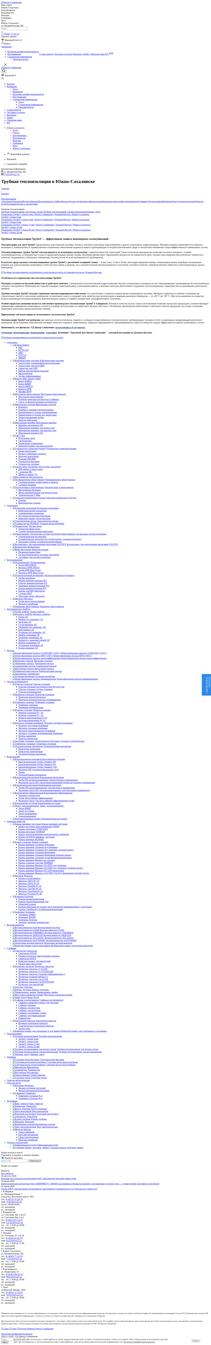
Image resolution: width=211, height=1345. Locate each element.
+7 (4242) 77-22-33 (10, 34)
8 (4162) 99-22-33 (14, 1274)
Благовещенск (20, 135)
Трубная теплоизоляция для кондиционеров (64, 212)
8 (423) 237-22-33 (14, 1220)
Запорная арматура (112, 201)
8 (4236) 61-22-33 (14, 1238)
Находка (17, 140)
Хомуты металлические (183, 201)
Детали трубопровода (79, 201)
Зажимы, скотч (93, 212)
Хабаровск (18, 143)
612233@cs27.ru (14, 1240)
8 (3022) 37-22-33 (14, 1292)
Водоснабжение (30, 201)
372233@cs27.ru (14, 1202)
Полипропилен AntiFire (49, 201)
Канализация (96, 201)
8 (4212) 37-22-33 (14, 1199)
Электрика (6, 201)
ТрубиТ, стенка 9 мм (11, 222)
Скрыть (196, 1341)
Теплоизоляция (155, 201)
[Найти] (2, 32)
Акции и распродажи (27, 204)
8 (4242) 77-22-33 (14, 1256)
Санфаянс (143, 201)
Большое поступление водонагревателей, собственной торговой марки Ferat (38, 1178)
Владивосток (19, 138)
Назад (15, 89)
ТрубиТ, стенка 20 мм (11, 232)
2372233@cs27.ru (14, 1222)
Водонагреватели (129, 201)
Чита (15, 146)
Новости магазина (13, 1158)
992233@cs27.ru (14, 1277)
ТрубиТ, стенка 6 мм (11, 217)
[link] (11, 40)
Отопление (17, 201)
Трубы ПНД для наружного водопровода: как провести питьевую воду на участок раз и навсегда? (49, 1189)
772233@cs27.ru (12, 174)
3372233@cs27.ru (14, 1295)
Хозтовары (11, 204)
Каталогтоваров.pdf (208, 685)
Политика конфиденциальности (139, 1342)
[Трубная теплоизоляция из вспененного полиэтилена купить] (32, 337)
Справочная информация (30, 104)
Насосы (65, 201)
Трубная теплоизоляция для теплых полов (22, 212)
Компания (18, 91)
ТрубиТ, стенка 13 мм (11, 227)
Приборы (167, 201)
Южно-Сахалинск (21, 148)
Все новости (7, 1173)
